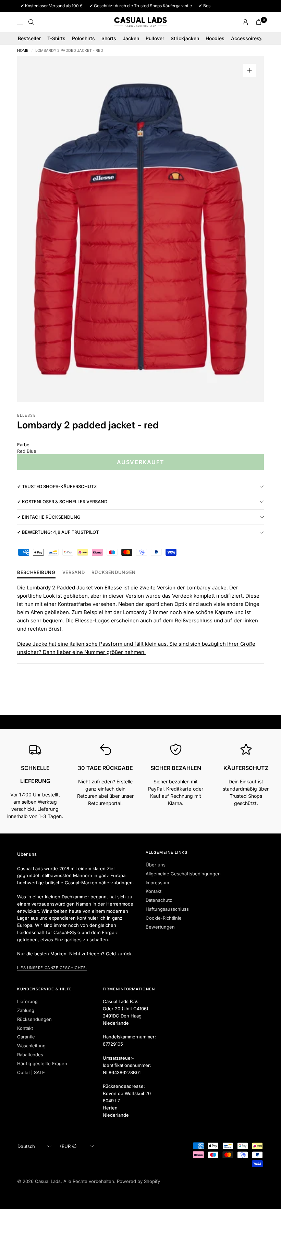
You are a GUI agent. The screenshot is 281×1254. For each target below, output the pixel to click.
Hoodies (215, 38)
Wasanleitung (31, 1045)
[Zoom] (249, 70)
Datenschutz (159, 900)
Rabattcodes (30, 1054)
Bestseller (29, 38)
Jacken (131, 38)
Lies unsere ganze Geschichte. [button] (52, 967)
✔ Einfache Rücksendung (49, 517)
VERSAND (73, 572)
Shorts (108, 38)
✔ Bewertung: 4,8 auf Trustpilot (58, 532)
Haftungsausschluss (167, 909)
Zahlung (25, 1010)
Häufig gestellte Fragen (42, 1063)
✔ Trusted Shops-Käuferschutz (57, 486)
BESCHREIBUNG (36, 572)
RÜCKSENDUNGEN (113, 572)
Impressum (157, 882)
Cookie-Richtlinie (164, 918)
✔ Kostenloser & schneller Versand (62, 501)
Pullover (155, 38)
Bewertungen (160, 927)
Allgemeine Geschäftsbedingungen (183, 873)
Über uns (156, 864)
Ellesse (26, 415)
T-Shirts (56, 38)
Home (22, 51)
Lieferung (27, 1001)
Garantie (26, 1036)
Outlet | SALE (31, 1072)
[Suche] (31, 21)
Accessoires (245, 38)
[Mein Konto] (245, 21)
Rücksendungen (34, 1019)
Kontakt (153, 891)
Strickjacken (185, 38)
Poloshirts (83, 38)
